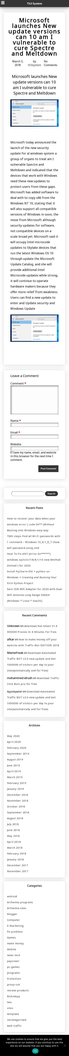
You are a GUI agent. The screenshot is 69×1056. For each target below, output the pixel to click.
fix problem (15, 931)
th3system (34, 65)
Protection (14, 978)
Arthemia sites (16, 908)
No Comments (50, 63)
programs (13, 972)
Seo (9, 1002)
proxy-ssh (13, 984)
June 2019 (13, 765)
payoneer (13, 961)
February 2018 (16, 853)
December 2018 (17, 794)
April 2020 (14, 741)
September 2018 (18, 812)
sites (10, 1008)
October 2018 (16, 806)
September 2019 (18, 753)
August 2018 (15, 818)
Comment (18, 383)
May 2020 (13, 736)
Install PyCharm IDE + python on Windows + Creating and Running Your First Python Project (32, 577)
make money (15, 943)
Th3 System (34, 3)
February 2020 (16, 747)
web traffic (14, 1025)
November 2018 (17, 800)
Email (15, 432)
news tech (13, 955)
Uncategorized (16, 1019)
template (13, 1014)
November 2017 (17, 871)
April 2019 (14, 771)
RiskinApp (13, 996)
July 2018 (13, 824)
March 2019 (15, 777)
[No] (64, 1045)
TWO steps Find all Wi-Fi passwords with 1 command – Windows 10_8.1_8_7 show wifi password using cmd (33, 541)
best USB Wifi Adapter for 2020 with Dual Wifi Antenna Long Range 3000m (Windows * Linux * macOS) (34, 594)
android (12, 896)
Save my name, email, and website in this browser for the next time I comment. (33, 456)
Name (15, 421)
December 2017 (17, 865)
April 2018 (14, 841)
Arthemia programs (20, 902)
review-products (18, 990)
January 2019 (15, 788)
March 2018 (15, 847)
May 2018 (13, 836)
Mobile (11, 949)
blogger (12, 914)
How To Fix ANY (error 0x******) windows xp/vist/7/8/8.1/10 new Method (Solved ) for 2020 (34, 559)
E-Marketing (15, 925)
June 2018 (13, 830)
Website (15, 444)
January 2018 (15, 859)
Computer (13, 919)
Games (11, 937)
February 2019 (16, 783)
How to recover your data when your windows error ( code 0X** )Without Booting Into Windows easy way (31, 524)
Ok (35, 1051)
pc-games (13, 967)
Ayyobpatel (14, 691)
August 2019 (15, 759)
